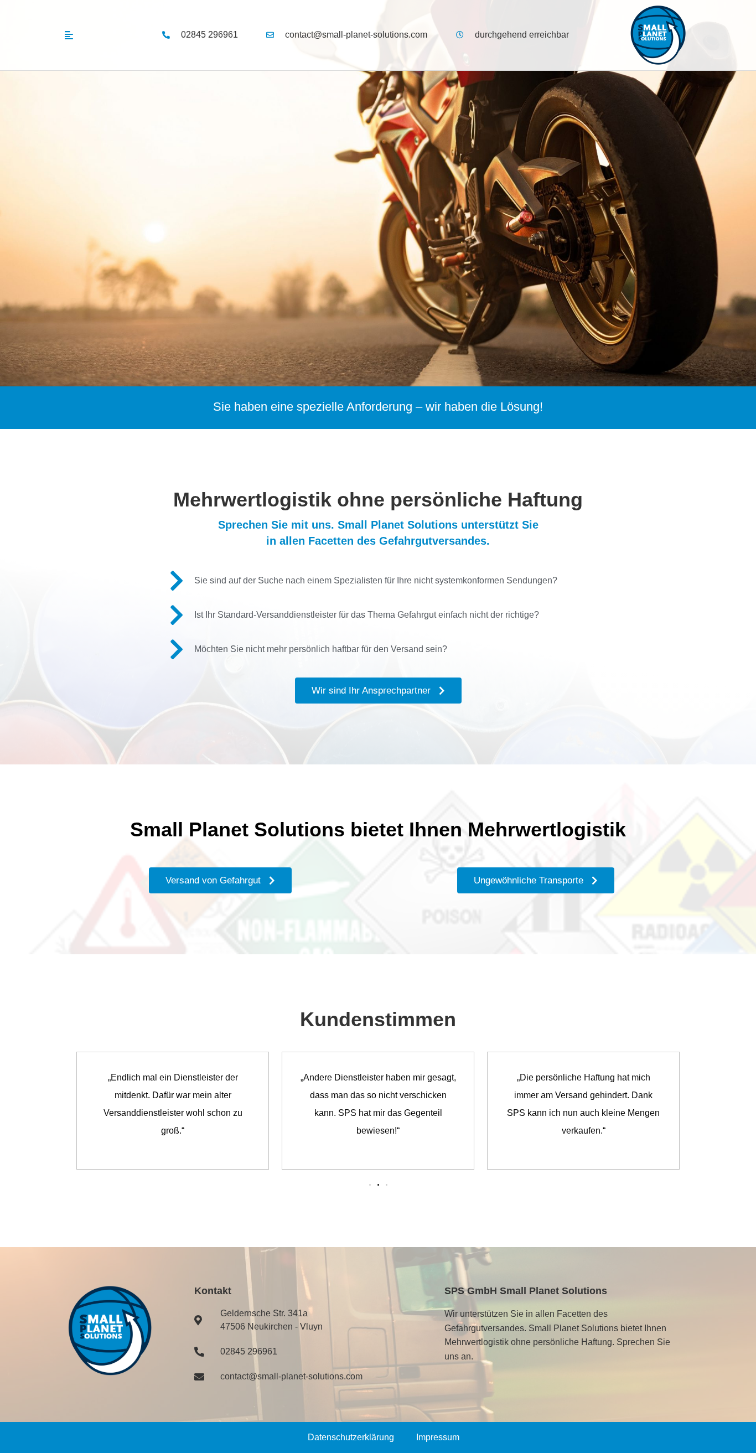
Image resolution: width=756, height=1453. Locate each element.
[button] (370, 1185)
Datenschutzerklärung (351, 1437)
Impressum (437, 1437)
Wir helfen (129, 301)
